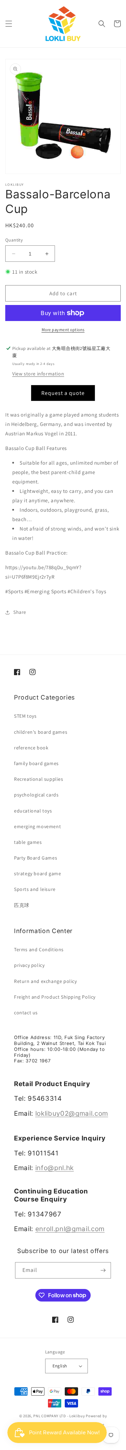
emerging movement (37, 826)
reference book (31, 748)
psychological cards (36, 795)
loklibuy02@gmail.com (71, 1113)
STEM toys (25, 716)
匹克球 (21, 905)
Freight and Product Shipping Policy (55, 997)
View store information (38, 374)
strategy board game (37, 873)
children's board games (40, 732)
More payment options (63, 329)
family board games (36, 763)
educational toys (33, 811)
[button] (8, 23)
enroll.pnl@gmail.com (70, 1229)
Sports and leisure (35, 889)
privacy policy (29, 965)
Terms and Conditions (39, 949)
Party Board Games (35, 858)
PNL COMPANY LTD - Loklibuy (59, 1415)
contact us (26, 1012)
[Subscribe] (103, 1270)
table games (28, 842)
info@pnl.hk (54, 1168)
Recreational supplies (38, 779)
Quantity (14, 240)
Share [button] (19, 612)
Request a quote (63, 393)
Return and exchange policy (45, 981)
